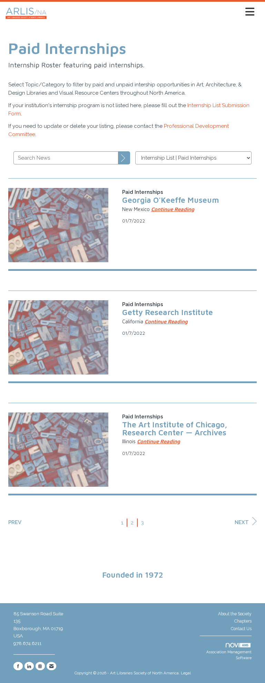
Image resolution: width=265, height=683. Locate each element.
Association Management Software (229, 655)
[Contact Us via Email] (51, 666)
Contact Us (241, 628)
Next (242, 522)
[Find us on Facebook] (18, 666)
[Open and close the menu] (152, 12)
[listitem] (142, 192)
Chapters (243, 621)
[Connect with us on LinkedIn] (29, 666)
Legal (186, 673)
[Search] (124, 157)
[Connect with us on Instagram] (40, 666)
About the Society (235, 613)
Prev (14, 522)
